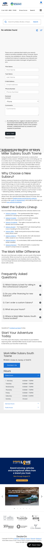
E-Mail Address (9, 81)
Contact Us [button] (12, 365)
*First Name (8, 66)
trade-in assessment (18, 200)
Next (41, 496)
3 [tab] (20, 509)
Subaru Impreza (11, 245)
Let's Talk (10, 134)
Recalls (33, 538)
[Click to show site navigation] (41, 10)
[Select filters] (37, 30)
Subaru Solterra (11, 236)
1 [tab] (14, 509)
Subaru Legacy (11, 240)
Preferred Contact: (8, 97)
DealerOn (16, 538)
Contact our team (15, 328)
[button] (9, 10)
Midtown (38, 538)
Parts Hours (9, 408)
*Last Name (8, 74)
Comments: (9, 105)
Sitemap (22, 538)
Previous (2, 496)
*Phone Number (10, 89)
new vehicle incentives (14, 202)
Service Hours (9, 404)
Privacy (28, 538)
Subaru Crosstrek (11, 222)
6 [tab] (30, 509)
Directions (23, 10)
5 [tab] (27, 509)
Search (35, 22)
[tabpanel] (22, 496)
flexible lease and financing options (25, 198)
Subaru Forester (11, 218)
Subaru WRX (10, 231)
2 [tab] (17, 509)
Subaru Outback (11, 213)
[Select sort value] (40, 30)
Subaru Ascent (10, 227)
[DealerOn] (22, 536)
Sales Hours (9, 375)
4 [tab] (24, 509)
